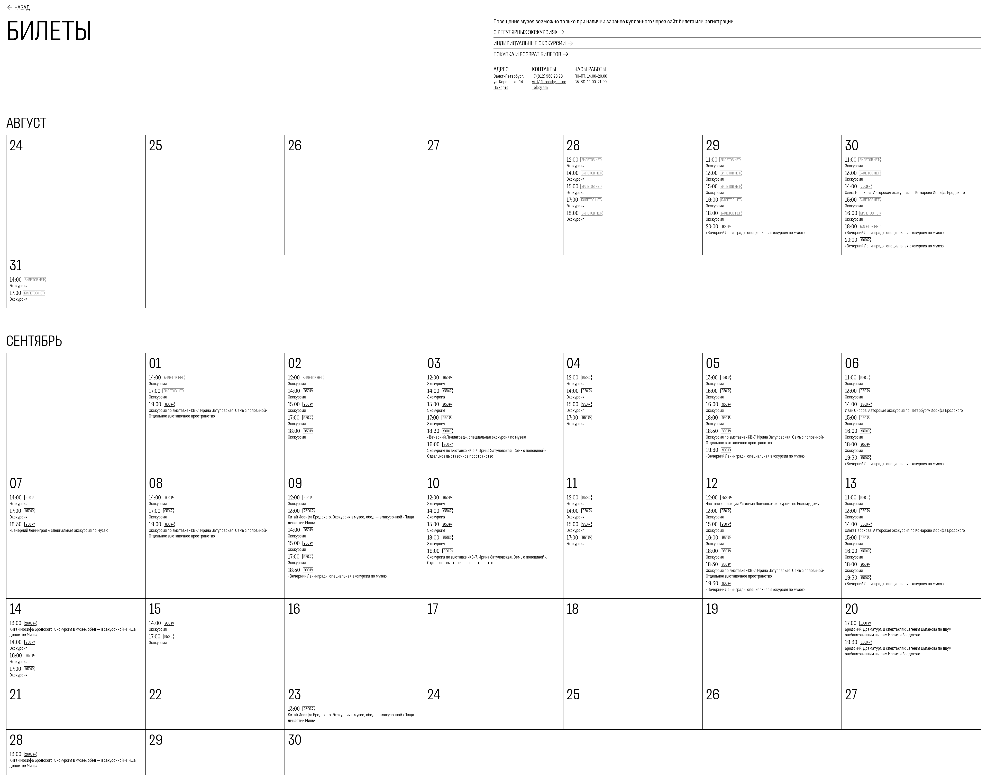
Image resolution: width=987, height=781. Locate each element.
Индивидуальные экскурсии (530, 43)
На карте (501, 87)
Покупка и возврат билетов (527, 54)
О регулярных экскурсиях (526, 32)
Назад (22, 7)
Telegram (540, 87)
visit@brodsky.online (549, 82)
